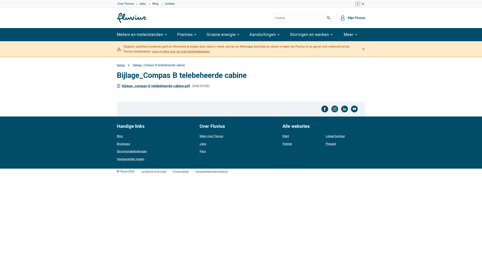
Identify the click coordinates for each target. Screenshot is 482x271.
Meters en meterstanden (140, 34)
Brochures (123, 144)
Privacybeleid (181, 171)
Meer (348, 34)
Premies (185, 34)
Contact (170, 3)
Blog (155, 3)
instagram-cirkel (334, 109)
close (363, 49)
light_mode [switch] (357, 3)
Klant (285, 136)
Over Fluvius (125, 3)
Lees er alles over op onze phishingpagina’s (181, 51)
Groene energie (221, 34)
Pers (203, 151)
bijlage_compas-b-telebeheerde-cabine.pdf (156, 86)
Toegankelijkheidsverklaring (211, 171)
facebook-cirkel (324, 109)
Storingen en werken (309, 34)
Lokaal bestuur (335, 136)
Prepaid (331, 144)
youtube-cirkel (354, 109)
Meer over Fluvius (211, 136)
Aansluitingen (262, 34)
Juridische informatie (153, 171)
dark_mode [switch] (363, 3)
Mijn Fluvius (356, 18)
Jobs (142, 3)
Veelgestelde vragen (130, 159)
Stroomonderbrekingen (132, 151)
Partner (287, 144)
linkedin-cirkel (344, 109)
